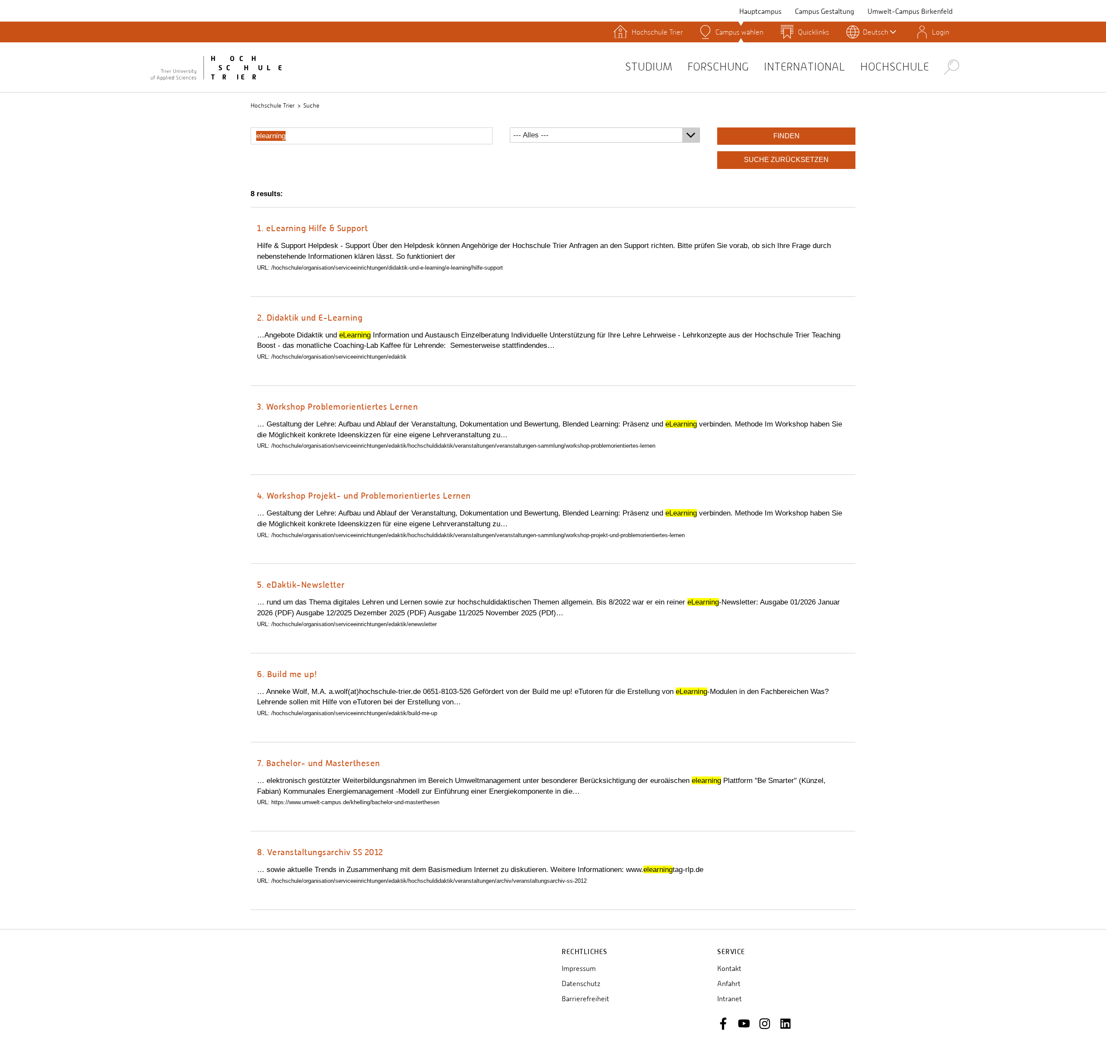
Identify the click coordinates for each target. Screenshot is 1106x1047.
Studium (648, 66)
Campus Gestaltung (824, 11)
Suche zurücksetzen (786, 159)
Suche (311, 105)
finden (786, 136)
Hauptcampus (760, 11)
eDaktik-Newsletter (301, 584)
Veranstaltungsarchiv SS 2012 (320, 852)
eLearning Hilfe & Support (312, 228)
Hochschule (894, 66)
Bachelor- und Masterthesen (318, 763)
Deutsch (875, 32)
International (804, 66)
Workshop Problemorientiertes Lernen (337, 406)
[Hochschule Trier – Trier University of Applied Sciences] (216, 67)
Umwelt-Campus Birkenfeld (910, 11)
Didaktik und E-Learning (309, 317)
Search (951, 67)
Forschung (718, 66)
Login (940, 32)
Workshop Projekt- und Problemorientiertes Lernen (364, 495)
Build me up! (287, 674)
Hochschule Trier (273, 105)
